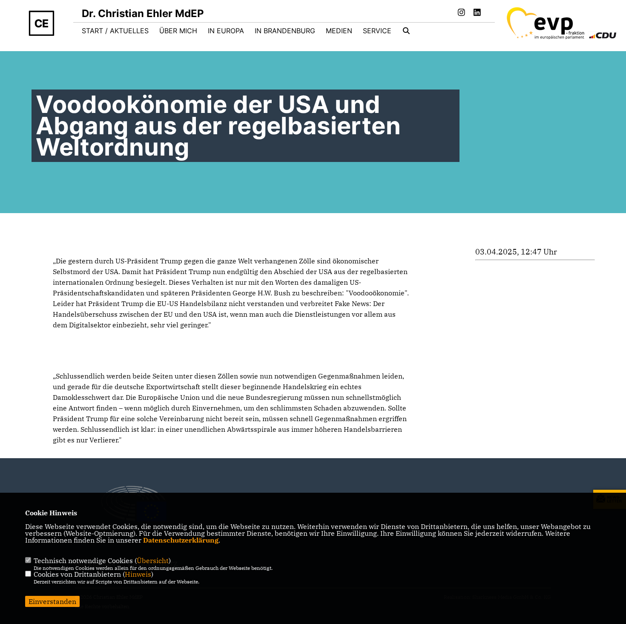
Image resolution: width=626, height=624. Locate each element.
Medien (339, 30)
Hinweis (138, 574)
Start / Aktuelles (115, 30)
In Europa (226, 30)
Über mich (178, 30)
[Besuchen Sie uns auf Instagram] (462, 13)
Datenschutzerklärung (180, 540)
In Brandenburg (285, 30)
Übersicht (153, 560)
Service (377, 30)
